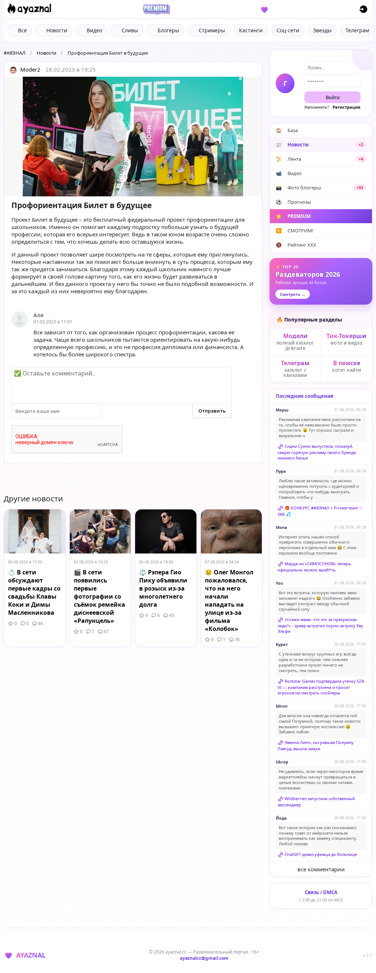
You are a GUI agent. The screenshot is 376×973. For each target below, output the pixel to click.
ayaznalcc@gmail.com (204, 958)
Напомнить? (316, 107)
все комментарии (321, 869)
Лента (319, 159)
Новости (46, 53)
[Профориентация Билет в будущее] (133, 136)
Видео (289, 173)
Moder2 (29, 69)
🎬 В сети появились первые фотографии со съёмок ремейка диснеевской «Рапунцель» (99, 596)
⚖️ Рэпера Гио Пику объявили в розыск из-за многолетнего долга (163, 588)
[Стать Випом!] (155, 9)
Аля (38, 315)
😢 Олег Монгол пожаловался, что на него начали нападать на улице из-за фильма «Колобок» (229, 600)
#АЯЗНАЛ (14, 53)
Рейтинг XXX (296, 245)
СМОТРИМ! (295, 230)
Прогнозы (293, 202)
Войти (333, 97)
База (287, 130)
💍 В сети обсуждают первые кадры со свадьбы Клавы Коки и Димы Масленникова (34, 592)
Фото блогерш (319, 187)
